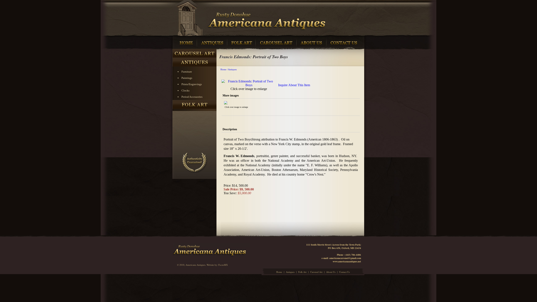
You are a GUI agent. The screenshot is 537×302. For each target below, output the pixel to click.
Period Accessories (191, 96)
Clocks (185, 90)
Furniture (186, 71)
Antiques (232, 69)
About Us (330, 271)
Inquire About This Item (294, 85)
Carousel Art (316, 271)
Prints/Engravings (191, 84)
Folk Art (302, 271)
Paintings (186, 77)
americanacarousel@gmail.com (345, 258)
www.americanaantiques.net (347, 261)
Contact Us (344, 271)
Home (223, 69)
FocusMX (223, 264)
